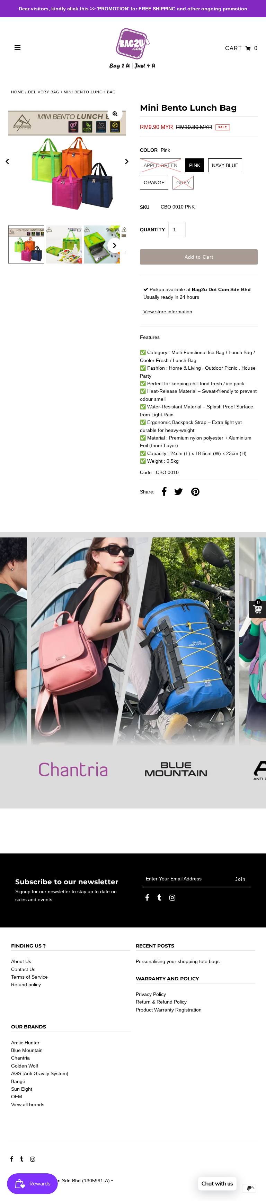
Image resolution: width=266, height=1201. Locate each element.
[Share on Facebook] (164, 492)
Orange (154, 182)
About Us (21, 961)
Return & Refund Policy (161, 1002)
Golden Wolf (24, 1066)
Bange (18, 1081)
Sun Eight (21, 1089)
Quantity (152, 229)
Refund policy (26, 984)
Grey (183, 182)
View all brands (27, 1104)
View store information (167, 311)
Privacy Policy (151, 994)
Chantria (20, 1058)
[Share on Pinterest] (195, 492)
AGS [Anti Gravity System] (39, 1073)
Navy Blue (225, 165)
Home (17, 92)
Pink (194, 165)
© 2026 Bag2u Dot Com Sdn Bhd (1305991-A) (59, 1180)
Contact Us (23, 969)
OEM (16, 1096)
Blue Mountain (27, 1050)
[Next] (127, 161)
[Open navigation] (17, 48)
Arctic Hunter (25, 1042)
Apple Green (160, 165)
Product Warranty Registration (169, 1010)
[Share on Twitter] (178, 492)
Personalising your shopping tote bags (178, 961)
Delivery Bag (44, 92)
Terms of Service (29, 977)
